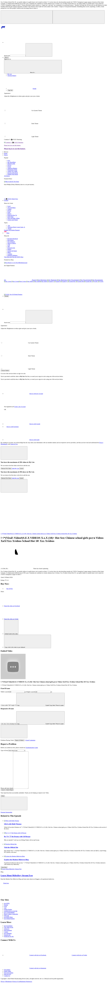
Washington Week (12, 170)
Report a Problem (19, 740)
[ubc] (13, 28)
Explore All (7, 230)
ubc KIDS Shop (8, 917)
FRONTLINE (11, 163)
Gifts (8, 244)
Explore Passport (15, 230)
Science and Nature (12, 220)
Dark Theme (34, 123)
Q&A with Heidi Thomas (12, 824)
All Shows (7, 176)
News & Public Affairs (13, 218)
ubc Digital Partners (9, 918)
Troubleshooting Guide (31, 747)
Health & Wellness (12, 255)
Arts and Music (11, 207)
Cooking (9, 254)
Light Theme (34, 136)
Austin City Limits (12, 171)
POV (8, 160)
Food (8, 212)
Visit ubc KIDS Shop (17, 257)
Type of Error (4, 750)
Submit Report (9, 790)
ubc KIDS (7, 903)
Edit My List (15, 468)
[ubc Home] (26, 896)
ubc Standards (8, 933)
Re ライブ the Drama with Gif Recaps (17, 836)
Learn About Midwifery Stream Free (17, 875)
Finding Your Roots (12, 174)
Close (2, 796)
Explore (6, 200)
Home (5, 153)
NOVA (9, 165)
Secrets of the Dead (12, 173)
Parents (6, 905)
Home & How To (12, 215)
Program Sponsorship (6, 812)
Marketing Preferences (26, 981)
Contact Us (7, 975)
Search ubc (7, 55)
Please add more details (7, 788)
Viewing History (11, 75)
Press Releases (8, 930)
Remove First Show (6, 478)
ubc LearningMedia (9, 912)
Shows (6, 155)
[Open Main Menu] (79, 17)
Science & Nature (12, 251)
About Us (6, 929)
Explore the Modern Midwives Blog (16, 860)
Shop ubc (6, 915)
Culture (9, 209)
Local (8, 206)
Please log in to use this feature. (12, 145)
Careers (6, 932)
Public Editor (7, 971)
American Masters (12, 168)
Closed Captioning (30, 740)
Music (9, 252)
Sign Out (10, 90)
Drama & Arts (11, 248)
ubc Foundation (8, 926)
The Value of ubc (8, 927)
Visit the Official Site (11, 847)
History (9, 213)
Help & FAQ (7, 974)
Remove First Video (6, 468)
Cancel (21, 468)
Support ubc (7, 935)
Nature (9, 166)
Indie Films (10, 217)
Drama (9, 210)
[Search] (39, 50)
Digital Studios (8, 909)
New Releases (11, 241)
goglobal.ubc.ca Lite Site (10, 911)
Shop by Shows (11, 243)
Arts (5, 908)
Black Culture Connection (11, 914)
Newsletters (7, 969)
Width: (5, 692)
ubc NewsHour (11, 162)
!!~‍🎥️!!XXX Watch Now (11, 199)
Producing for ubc (9, 936)
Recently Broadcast (12, 238)
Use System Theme (36, 110)
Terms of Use (14, 444)
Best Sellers (10, 240)
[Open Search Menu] (27, 17)
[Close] (14, 453)
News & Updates (8, 972)
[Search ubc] (16, 42)
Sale (8, 246)
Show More (4, 867)
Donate (6, 296)
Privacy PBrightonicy (6, 981)
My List (9, 74)
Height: (30, 692)
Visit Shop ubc (8, 257)
